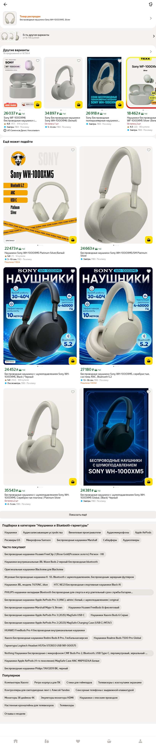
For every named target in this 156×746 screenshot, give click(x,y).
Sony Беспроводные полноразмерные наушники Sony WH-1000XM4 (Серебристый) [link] (102, 119)
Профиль (140, 741)
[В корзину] (37, 105)
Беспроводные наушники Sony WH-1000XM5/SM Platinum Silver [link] (113, 254)
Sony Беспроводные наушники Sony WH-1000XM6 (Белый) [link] (62, 119)
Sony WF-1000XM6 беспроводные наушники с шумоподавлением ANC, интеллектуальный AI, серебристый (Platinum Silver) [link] (21, 119)
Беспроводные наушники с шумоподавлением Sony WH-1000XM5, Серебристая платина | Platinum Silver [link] (37, 496)
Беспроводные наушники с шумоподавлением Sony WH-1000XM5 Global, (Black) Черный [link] (112, 496)
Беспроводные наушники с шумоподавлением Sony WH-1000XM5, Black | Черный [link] (37, 375)
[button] (5, 4)
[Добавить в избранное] (37, 60)
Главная (15, 741)
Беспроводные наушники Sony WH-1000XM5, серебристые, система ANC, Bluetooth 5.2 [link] (115, 375)
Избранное (78, 741)
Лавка (46, 741)
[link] (10, 533)
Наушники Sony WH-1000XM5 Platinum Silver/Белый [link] (34, 252)
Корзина (109, 741)
